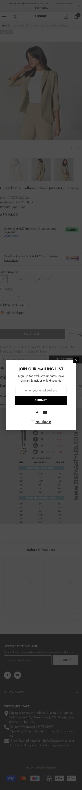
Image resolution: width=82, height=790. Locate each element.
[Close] (76, 360)
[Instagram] (45, 413)
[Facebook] (37, 413)
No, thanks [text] (43, 422)
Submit (41, 400)
